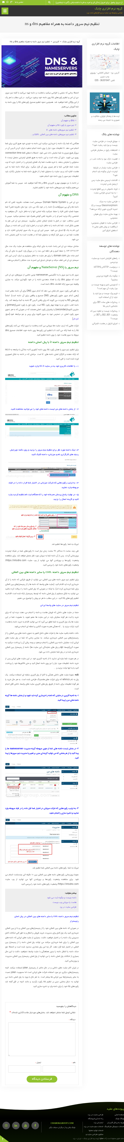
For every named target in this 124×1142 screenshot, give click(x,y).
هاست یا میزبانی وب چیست (64, 902)
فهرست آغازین (5, 12)
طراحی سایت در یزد (68, 907)
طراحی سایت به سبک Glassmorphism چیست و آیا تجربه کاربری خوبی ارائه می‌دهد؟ (103, 205)
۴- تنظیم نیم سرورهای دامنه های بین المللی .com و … (53, 134)
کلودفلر (76, 319)
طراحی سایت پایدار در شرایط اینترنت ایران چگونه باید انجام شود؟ (104, 171)
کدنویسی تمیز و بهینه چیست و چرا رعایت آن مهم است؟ (104, 286)
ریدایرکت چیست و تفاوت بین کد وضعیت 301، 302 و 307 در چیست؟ (103, 314)
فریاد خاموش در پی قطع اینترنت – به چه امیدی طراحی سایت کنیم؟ (103, 193)
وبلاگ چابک (119, 1119)
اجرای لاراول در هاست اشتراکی (104, 323)
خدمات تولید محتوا (96, 1131)
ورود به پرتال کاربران (115, 1123)
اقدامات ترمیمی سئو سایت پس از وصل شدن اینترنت (104, 182)
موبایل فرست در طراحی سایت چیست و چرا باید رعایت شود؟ (105, 143)
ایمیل (38, 1062)
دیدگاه (72, 1019)
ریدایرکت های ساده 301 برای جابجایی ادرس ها (105, 304)
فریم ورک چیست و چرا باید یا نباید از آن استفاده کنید (105, 295)
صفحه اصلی (119, 1115)
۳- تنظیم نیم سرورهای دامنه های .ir (61, 130)
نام (73, 1062)
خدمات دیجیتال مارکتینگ (114, 1127)
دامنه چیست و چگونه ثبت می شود (61, 898)
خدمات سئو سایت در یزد (93, 1127)
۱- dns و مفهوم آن (68, 120)
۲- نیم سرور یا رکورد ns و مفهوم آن (61, 125)
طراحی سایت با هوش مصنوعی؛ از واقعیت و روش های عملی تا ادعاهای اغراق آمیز (104, 226)
